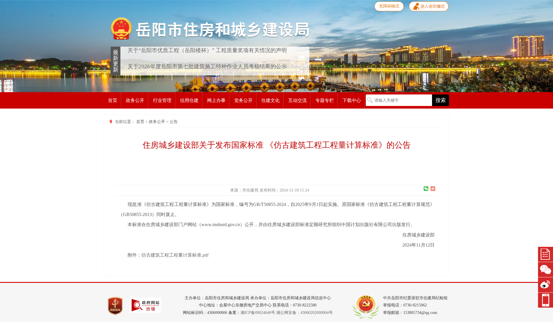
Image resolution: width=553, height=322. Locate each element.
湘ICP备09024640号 (257, 312)
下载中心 (351, 100)
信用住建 (189, 100)
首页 (112, 100)
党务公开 (243, 100)
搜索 (440, 100)
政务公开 (135, 100)
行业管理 (162, 100)
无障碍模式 (389, 6)
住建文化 (270, 100)
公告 (174, 122)
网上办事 (216, 100)
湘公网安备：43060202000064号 (304, 312)
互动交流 (297, 100)
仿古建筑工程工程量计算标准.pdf (175, 255)
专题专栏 (324, 100)
